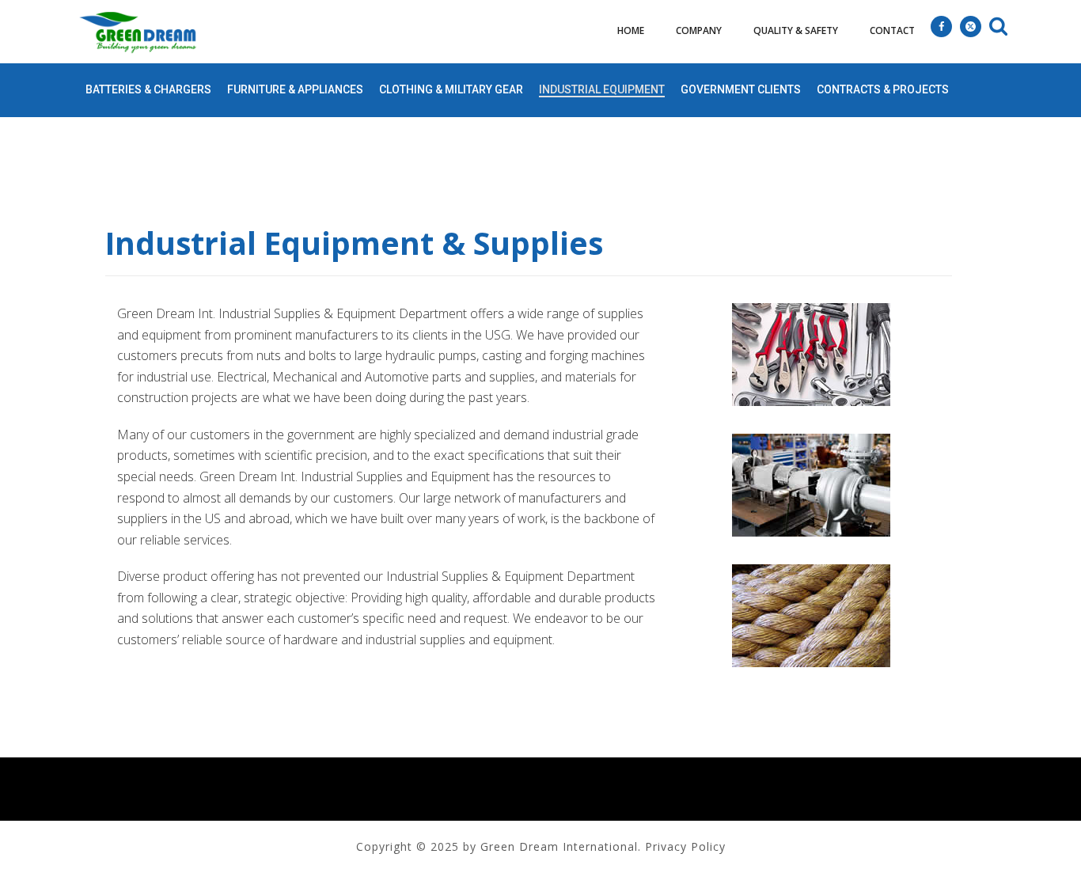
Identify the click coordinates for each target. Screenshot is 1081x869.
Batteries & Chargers (148, 89)
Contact (892, 30)
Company (699, 30)
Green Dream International (559, 846)
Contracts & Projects (883, 89)
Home (630, 30)
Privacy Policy (685, 846)
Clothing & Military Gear (451, 89)
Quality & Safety (795, 30)
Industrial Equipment (602, 89)
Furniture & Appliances (295, 89)
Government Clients (741, 89)
